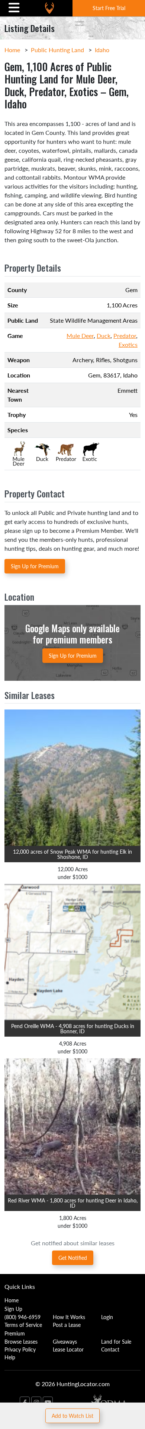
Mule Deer (80, 335)
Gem (94, 375)
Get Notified (72, 1257)
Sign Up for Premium (35, 566)
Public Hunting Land (57, 49)
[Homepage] (49, 8)
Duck (103, 335)
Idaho (102, 49)
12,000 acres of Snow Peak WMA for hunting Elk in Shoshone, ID (72, 854)
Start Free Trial (109, 8)
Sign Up (13, 1308)
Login (107, 1317)
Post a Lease (67, 1324)
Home (12, 49)
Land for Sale (116, 1341)
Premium (14, 1333)
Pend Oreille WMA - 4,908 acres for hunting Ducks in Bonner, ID (72, 1028)
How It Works (69, 1317)
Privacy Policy (20, 1349)
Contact (110, 1349)
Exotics (128, 344)
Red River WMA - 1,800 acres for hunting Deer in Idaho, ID (73, 1202)
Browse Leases (21, 1341)
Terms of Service (23, 1324)
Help (9, 1357)
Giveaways (65, 1341)
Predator (124, 335)
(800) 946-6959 (22, 1317)
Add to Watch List (72, 1415)
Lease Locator (68, 1349)
